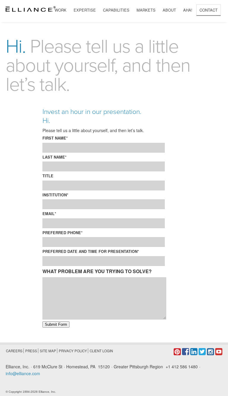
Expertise (85, 10)
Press (31, 350)
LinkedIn (193, 351)
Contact (209, 10)
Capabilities (116, 10)
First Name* (55, 138)
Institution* (55, 195)
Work (60, 10)
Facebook (185, 351)
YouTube (218, 351)
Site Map (48, 350)
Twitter (202, 351)
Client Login (101, 350)
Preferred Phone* (62, 232)
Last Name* (54, 157)
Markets (146, 10)
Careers (14, 350)
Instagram (210, 351)
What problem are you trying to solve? (97, 271)
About (169, 10)
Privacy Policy (73, 350)
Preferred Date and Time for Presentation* (90, 251)
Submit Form (56, 324)
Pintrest (177, 351)
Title (47, 176)
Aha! (187, 10)
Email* (49, 213)
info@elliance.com (23, 373)
